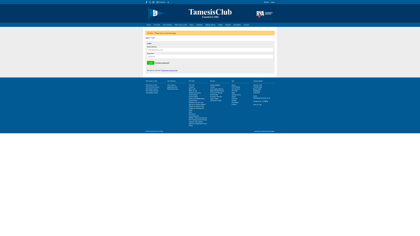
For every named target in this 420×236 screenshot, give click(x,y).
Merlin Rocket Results (217, 91)
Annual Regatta (215, 85)
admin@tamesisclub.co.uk (261, 98)
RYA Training (236, 87)
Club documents (194, 116)
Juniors (212, 87)
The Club (157, 25)
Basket (266, 2)
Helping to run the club (196, 102)
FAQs (190, 110)
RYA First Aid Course (152, 87)
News (191, 25)
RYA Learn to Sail (181, 25)
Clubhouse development (196, 108)
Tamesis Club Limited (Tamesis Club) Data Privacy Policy (198, 123)
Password (150, 53)
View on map (257, 104)
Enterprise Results (216, 96)
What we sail (193, 91)
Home (149, 25)
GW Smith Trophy (216, 100)
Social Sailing (193, 96)
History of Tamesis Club (196, 106)
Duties (220, 25)
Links (190, 112)
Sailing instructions (195, 93)
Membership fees (172, 89)
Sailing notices (210, 25)
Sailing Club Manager (268, 131)
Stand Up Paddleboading (196, 98)
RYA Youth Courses (152, 91)
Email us (162, 2)
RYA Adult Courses (152, 89)
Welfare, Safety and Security (198, 118)
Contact (246, 25)
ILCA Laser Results (216, 93)
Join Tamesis (167, 25)
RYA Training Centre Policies (198, 120)
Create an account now (169, 70)
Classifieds (237, 25)
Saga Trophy (214, 98)
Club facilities (193, 100)
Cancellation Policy (152, 93)
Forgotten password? (162, 63)
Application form (172, 87)
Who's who (192, 89)
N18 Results (214, 95)
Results (228, 25)
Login (273, 2)
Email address (152, 47)
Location (191, 87)
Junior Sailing (193, 95)
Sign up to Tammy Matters (197, 104)
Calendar (199, 25)
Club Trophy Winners (216, 89)
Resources (192, 114)
